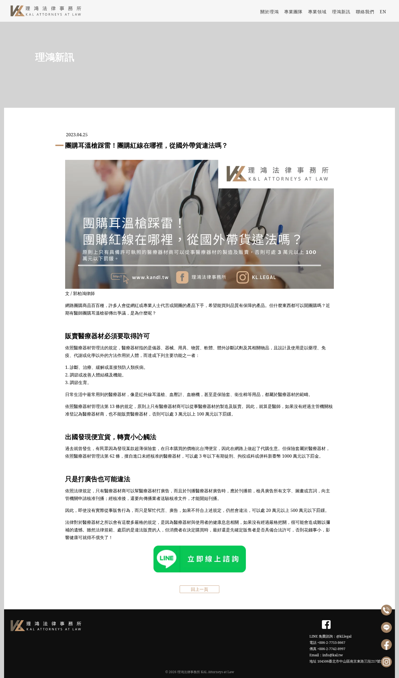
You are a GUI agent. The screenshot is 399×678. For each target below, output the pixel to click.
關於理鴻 (269, 12)
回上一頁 (199, 589)
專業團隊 (293, 12)
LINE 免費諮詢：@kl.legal (330, 636)
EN (383, 12)
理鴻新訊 (341, 12)
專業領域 (317, 12)
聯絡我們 (365, 12)
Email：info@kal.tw (326, 654)
